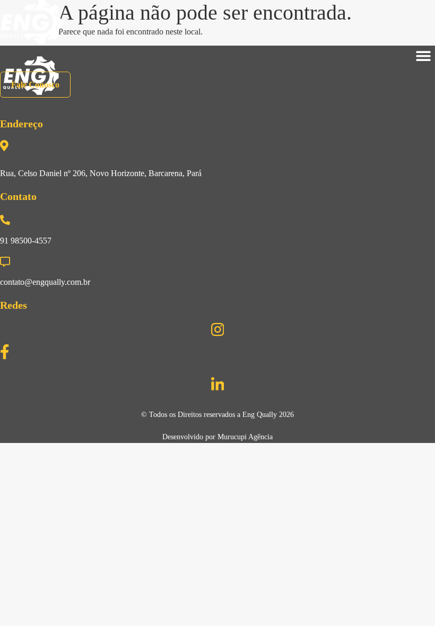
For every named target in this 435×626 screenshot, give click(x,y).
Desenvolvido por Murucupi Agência (217, 437)
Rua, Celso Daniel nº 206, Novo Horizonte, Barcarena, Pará (101, 173)
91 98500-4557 (25, 240)
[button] (423, 56)
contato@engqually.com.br (45, 281)
